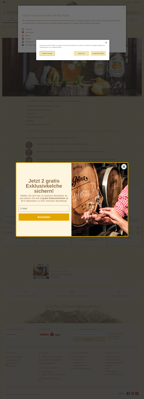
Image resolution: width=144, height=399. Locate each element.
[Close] (106, 42)
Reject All (81, 53)
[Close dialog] (124, 166)
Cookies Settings (47, 53)
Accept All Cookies (98, 53)
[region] (72, 50)
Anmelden (43, 217)
